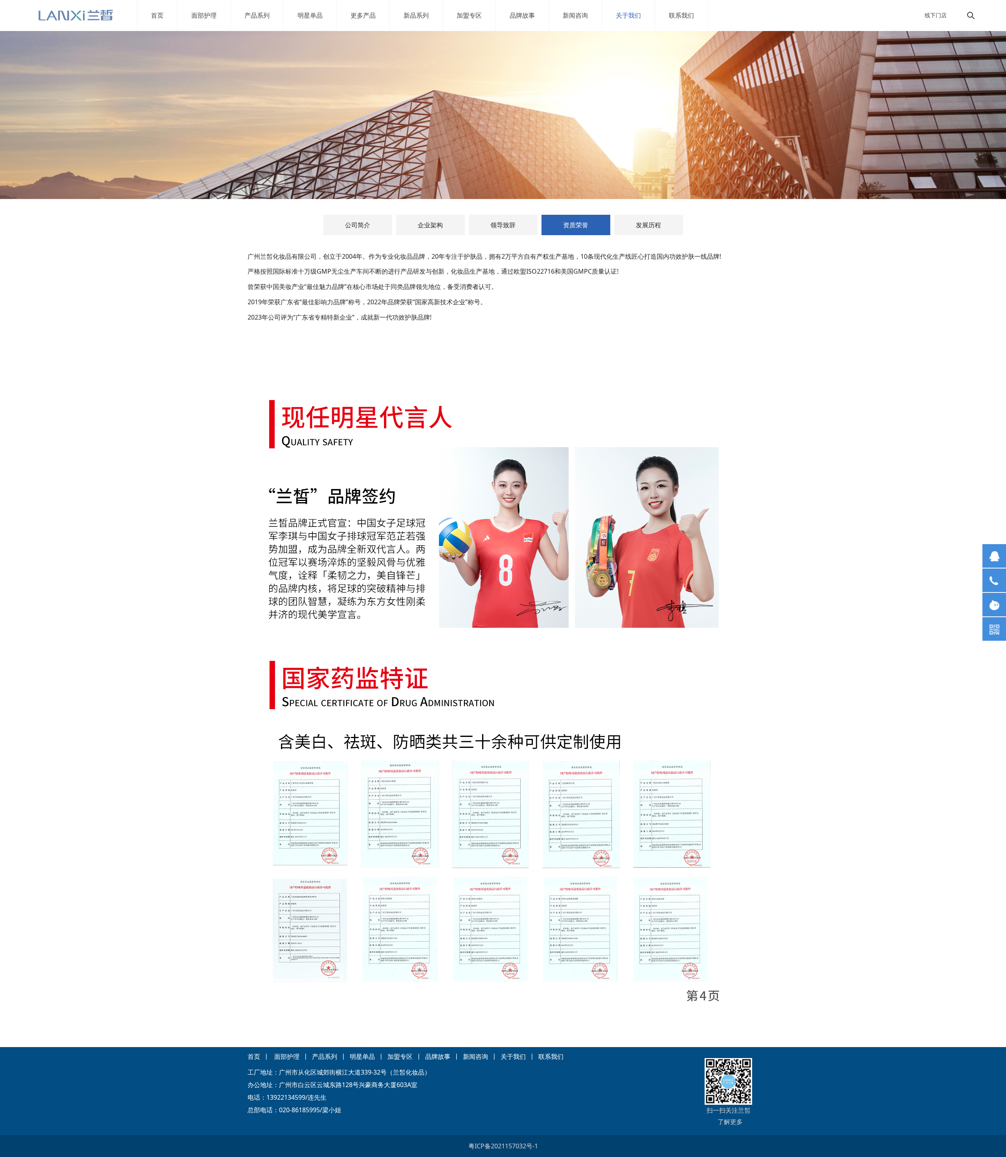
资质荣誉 (575, 225)
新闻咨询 (575, 15)
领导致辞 (503, 225)
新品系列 (416, 15)
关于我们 (628, 15)
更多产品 (363, 15)
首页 (157, 15)
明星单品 (310, 15)
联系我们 (681, 15)
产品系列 (257, 15)
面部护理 (204, 15)
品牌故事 (522, 15)
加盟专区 (469, 15)
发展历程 (648, 225)
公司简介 (357, 225)
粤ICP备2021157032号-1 (503, 1146)
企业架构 (430, 225)
